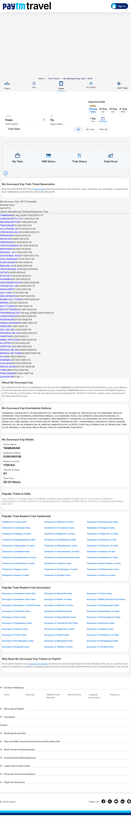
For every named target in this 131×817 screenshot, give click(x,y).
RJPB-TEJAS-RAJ (38, 501)
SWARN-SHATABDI (47, 499)
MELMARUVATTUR (9, 222)
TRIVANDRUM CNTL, (69, 421)
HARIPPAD (5, 336)
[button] (103, 120)
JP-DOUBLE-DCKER (106, 501)
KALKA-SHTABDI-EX (20, 501)
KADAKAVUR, (102, 421)
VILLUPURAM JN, (73, 413)
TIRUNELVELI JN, (78, 419)
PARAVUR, (7, 424)
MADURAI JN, (113, 416)
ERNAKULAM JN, (100, 424)
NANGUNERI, (92, 419)
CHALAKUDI (6, 363)
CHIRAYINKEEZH (8, 316)
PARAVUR (5, 326)
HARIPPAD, (46, 424)
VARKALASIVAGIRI (9, 322)
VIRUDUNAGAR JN (10, 269)
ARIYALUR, (117, 413)
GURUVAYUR (6, 376)
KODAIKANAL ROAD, (67, 416)
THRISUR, (52, 427)
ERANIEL (4, 302)
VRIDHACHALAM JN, (91, 413)
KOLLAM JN (6, 329)
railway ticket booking (38, 664)
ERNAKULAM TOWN (10, 353)
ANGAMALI (6, 359)
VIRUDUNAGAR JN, (11, 419)
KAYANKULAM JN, (32, 424)
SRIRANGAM (6, 242)
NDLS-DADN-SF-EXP (12, 499)
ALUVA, (5, 427)
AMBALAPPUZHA (9, 339)
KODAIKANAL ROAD (10, 255)
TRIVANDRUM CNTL (10, 312)
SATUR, (23, 419)
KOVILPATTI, (33, 419)
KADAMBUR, (45, 419)
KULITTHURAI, (36, 421)
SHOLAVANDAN (8, 259)
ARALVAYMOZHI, (115, 419)
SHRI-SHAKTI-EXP (30, 499)
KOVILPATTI (6, 275)
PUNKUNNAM (7, 373)
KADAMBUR (6, 279)
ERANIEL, (25, 421)
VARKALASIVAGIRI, (116, 421)
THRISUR (5, 370)
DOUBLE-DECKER (100, 499)
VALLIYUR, (103, 419)
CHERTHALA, (85, 424)
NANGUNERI (6, 289)
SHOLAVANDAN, (84, 416)
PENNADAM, (107, 413)
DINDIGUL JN (7, 252)
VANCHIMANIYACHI (10, 282)
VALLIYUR (5, 292)
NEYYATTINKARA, (51, 421)
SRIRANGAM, (8, 416)
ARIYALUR (5, 238)
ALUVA (3, 356)
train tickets (39, 189)
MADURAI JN (7, 265)
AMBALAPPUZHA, (60, 424)
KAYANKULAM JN (9, 333)
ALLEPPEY (5, 343)
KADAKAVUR (6, 319)
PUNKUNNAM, (64, 427)
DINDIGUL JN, (51, 416)
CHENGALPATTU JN (10, 218)
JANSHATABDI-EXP (65, 499)
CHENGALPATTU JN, (23, 413)
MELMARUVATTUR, (42, 413)
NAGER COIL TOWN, (11, 421)
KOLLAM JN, (18, 424)
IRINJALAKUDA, (39, 427)
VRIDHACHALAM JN (10, 232)
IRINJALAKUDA (8, 366)
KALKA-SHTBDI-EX (74, 501)
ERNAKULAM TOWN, (117, 424)
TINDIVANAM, (58, 413)
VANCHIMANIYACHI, (60, 419)
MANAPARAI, (39, 416)
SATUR (3, 272)
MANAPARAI (6, 249)
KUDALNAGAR (7, 262)
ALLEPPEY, (74, 424)
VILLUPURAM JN (9, 228)
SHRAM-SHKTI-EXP (56, 501)
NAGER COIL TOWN (10, 299)
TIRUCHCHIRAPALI (10, 245)
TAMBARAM (6, 215)
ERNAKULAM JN (8, 349)
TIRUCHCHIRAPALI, (23, 416)
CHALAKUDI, (26, 427)
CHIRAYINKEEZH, (87, 421)
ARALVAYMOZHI (8, 296)
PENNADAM (6, 235)
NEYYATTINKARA (9, 309)
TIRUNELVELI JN (9, 286)
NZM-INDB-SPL (90, 501)
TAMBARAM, (8, 413)
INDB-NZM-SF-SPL (83, 499)
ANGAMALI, (14, 427)
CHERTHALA (6, 346)
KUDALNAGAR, (99, 416)
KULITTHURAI (7, 306)
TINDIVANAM (7, 225)
